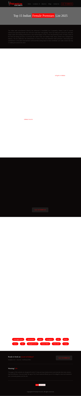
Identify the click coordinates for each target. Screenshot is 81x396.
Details (13, 79)
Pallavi (40, 168)
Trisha (17, 83)
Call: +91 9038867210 (40, 209)
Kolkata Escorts (28, 119)
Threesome (30, 339)
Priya (63, 227)
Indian (40, 339)
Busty (65, 339)
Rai (63, 116)
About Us (44, 4)
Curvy (15, 344)
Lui (40, 197)
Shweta (40, 189)
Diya (40, 182)
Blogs (49, 4)
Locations (35, 4)
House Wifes (45, 344)
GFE (58, 339)
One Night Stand (18, 339)
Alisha (40, 175)
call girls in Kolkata (60, 75)
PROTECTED (42, 385)
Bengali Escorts (32, 344)
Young (65, 344)
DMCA (37, 385)
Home (29, 4)
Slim (23, 344)
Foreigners (49, 339)
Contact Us (56, 4)
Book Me (22, 79)
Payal (40, 204)
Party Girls (56, 344)
